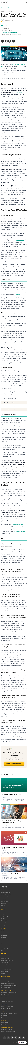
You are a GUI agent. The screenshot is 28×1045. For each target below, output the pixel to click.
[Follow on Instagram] (13, 41)
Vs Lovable (3, 922)
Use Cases (3, 937)
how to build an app (18, 524)
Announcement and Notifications (9, 1013)
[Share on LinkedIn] (9, 41)
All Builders (4, 912)
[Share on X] (2, 41)
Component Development (7, 969)
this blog (17, 294)
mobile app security (19, 531)
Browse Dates (4, 996)
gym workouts (20, 240)
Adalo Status (4, 973)
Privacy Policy (4, 948)
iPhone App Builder (5, 892)
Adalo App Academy (6, 958)
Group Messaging (5, 1022)
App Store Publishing (6, 901)
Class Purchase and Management (9, 992)
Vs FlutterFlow (4, 916)
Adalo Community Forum (7, 960)
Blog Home (3, 7)
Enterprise (3, 903)
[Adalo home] (4, 2)
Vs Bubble (3, 914)
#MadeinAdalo (4, 971)
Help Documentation (6, 956)
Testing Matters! (5, 28)
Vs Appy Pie (4, 925)
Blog (2, 945)
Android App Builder (6, 894)
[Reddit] (23, 1037)
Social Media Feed (5, 1017)
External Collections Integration (8, 1031)
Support (3, 967)
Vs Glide (3, 918)
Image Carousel (4, 1015)
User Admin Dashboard (6, 987)
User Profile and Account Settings (9, 985)
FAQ (3, 36)
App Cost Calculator (6, 964)
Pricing (3, 905)
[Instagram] (8, 1037)
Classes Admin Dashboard (7, 1001)
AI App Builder (4, 899)
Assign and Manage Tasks (7, 1006)
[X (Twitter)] (4, 1037)
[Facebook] (12, 1037)
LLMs (2, 950)
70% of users (18, 92)
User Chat (3, 1024)
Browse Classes (5, 994)
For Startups (4, 935)
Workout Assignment (6, 1008)
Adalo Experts (4, 962)
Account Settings (5, 981)
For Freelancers (5, 933)
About (2, 943)
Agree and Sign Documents (7, 1029)
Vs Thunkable (4, 920)
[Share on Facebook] (6, 41)
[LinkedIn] (15, 1037)
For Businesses (4, 930)
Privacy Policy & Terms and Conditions (14, 1042)
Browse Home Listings (6, 999)
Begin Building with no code (14, 763)
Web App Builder (5, 896)
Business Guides (10, 7)
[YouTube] (19, 1037)
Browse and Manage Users (7, 983)
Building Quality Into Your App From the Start (11, 34)
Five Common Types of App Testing (9, 32)
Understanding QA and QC (7, 30)
